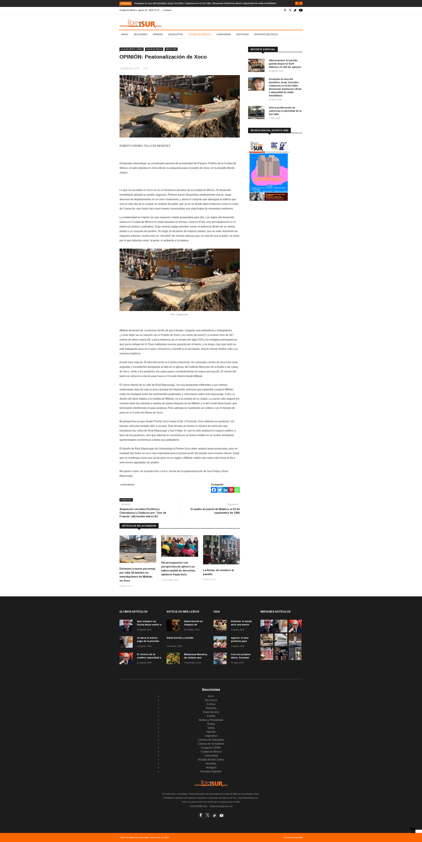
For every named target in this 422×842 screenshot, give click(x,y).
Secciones (140, 34)
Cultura (211, 704)
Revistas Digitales (266, 34)
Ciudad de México (200, 34)
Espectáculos (211, 712)
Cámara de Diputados (211, 739)
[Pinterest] (231, 490)
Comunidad (223, 34)
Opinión (158, 34)
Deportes (211, 708)
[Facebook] (214, 490)
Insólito (211, 716)
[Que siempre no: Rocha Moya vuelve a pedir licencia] (127, 626)
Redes (211, 723)
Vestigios (242, 34)
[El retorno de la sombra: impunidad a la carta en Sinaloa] (127, 659)
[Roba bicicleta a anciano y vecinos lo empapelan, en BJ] (295, 645)
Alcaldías (211, 763)
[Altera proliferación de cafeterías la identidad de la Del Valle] (257, 113)
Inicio (124, 34)
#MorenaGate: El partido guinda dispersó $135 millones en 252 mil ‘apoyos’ (285, 63)
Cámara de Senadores (211, 743)
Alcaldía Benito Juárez (132, 49)
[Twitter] (220, 490)
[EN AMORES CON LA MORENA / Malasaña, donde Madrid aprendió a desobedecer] (281, 659)
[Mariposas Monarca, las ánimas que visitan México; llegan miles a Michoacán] (173, 659)
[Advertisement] (273, 231)
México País (171, 49)
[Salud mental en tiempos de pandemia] (173, 626)
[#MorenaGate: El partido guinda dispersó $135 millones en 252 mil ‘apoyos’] (257, 66)
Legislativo (175, 34)
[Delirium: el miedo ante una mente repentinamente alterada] (220, 626)
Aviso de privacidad (293, 837)
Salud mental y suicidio (180, 637)
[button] (297, 3)
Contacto (167, 10)
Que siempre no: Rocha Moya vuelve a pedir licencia (149, 624)
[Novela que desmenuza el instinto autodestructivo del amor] (295, 659)
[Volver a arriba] (412, 830)
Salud (211, 727)
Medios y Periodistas (211, 720)
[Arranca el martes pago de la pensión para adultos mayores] (127, 642)
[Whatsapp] (237, 490)
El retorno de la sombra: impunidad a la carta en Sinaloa (149, 657)
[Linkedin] (225, 490)
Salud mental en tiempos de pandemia (193, 624)
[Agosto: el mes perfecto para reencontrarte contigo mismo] (220, 642)
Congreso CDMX (211, 747)
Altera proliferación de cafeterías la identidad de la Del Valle (285, 111)
